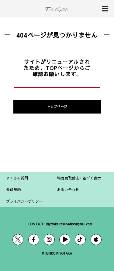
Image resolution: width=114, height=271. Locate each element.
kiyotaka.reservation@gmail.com (69, 224)
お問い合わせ (68, 189)
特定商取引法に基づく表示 (79, 177)
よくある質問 (17, 177)
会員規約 (13, 189)
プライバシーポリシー (24, 201)
